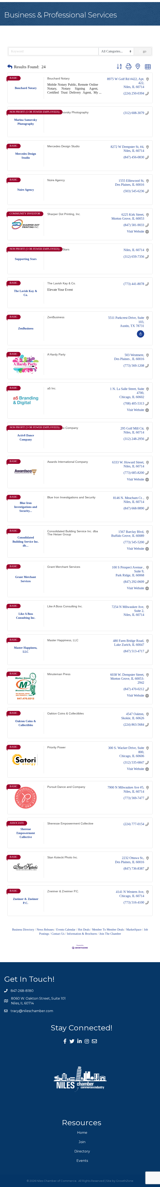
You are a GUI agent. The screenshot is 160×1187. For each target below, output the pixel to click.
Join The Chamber (110, 933)
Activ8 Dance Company (62, 427)
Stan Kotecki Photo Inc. (62, 857)
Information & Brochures (82, 933)
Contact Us (57, 933)
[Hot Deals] (140, 336)
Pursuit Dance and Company (66, 786)
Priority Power (56, 747)
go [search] (144, 51)
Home (82, 1133)
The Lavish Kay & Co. (61, 283)
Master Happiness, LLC (62, 640)
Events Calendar (65, 929)
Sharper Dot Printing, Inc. (64, 214)
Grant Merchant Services (63, 566)
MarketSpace (133, 929)
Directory (82, 1151)
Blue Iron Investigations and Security (71, 497)
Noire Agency (56, 180)
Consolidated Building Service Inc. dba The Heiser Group (72, 533)
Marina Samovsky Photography (68, 112)
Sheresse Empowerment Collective (70, 823)
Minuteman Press (58, 674)
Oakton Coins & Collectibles (65, 713)
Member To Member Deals (108, 929)
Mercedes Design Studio (63, 146)
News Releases (45, 929)
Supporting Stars (58, 249)
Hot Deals (84, 929)
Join (82, 1142)
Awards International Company (67, 461)
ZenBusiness (55, 317)
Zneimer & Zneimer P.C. (63, 891)
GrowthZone (124, 1180)
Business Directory (23, 929)
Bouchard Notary (58, 78)
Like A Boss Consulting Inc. (65, 606)
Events (82, 1161)
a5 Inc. (51, 388)
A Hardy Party (56, 354)
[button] (9, 67)
